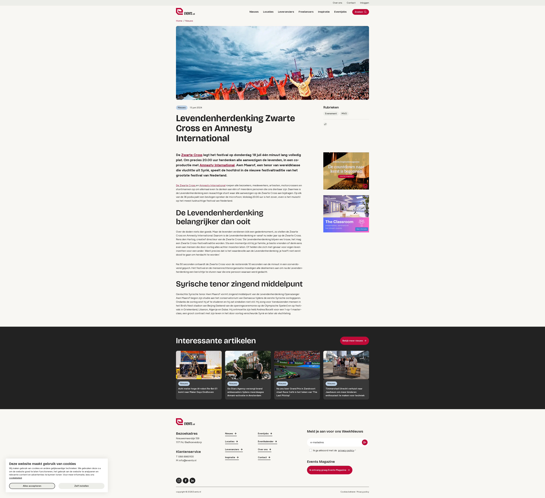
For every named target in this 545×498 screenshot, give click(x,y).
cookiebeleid (15, 478)
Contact (351, 2)
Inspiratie (324, 11)
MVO (344, 113)
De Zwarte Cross (186, 185)
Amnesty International (217, 165)
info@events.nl (187, 460)
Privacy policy (363, 492)
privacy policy (346, 450)
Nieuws (254, 11)
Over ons (337, 2)
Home (179, 20)
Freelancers (306, 11)
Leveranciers (286, 11)
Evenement (331, 113)
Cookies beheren (348, 492)
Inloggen (364, 2)
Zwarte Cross (191, 155)
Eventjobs (340, 11)
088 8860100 (186, 456)
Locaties (268, 11)
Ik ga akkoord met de (333, 450)
